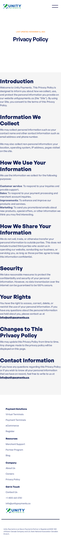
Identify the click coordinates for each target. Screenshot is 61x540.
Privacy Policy (13, 479)
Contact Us (11, 492)
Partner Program (14, 449)
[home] (14, 6)
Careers (10, 473)
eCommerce (12, 425)
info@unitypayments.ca (18, 503)
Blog (8, 455)
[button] (55, 6)
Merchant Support (15, 444)
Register (10, 431)
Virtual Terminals (15, 414)
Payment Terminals (16, 420)
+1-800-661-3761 (14, 497)
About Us (10, 468)
